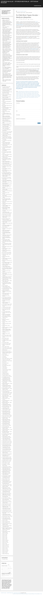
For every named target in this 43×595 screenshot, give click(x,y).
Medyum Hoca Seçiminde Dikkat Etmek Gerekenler (6, 315)
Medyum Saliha (4, 534)
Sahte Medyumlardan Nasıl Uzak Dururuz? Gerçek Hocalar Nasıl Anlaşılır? (7, 181)
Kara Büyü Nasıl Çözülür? (6, 311)
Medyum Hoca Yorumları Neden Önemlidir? (6, 302)
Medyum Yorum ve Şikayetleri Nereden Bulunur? (7, 157)
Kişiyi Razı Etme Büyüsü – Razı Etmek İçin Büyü (7, 145)
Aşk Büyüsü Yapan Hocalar (6, 165)
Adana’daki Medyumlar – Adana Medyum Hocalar (7, 430)
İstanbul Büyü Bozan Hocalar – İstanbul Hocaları (7, 452)
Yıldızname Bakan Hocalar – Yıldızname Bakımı (6, 206)
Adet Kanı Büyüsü (5, 370)
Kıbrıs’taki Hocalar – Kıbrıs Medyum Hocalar (6, 418)
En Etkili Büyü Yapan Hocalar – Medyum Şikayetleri (7, 126)
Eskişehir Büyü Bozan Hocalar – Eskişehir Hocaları (7, 524)
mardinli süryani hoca (28, 92)
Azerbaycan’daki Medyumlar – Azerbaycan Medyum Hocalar (7, 458)
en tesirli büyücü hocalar (28, 91)
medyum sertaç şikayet (19, 96)
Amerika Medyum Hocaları (6, 475)
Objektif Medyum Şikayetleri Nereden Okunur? (6, 135)
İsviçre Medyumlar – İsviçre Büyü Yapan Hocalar (6, 395)
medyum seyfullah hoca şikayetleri (29, 96)
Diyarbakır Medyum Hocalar (6, 511)
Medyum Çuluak (4, 552)
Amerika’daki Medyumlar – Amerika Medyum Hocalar (6, 447)
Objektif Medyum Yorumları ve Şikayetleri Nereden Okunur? (7, 277)
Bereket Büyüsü (4, 349)
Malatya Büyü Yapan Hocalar (6, 416)
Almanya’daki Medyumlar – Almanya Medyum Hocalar (6, 519)
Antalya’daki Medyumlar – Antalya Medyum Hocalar (6, 414)
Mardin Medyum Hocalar (6, 517)
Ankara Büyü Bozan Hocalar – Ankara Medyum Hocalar (7, 508)
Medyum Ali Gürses (8, 73)
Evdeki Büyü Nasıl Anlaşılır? (6, 307)
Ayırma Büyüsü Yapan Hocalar (7, 347)
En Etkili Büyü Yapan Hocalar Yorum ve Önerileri (6, 133)
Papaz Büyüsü (4, 364)
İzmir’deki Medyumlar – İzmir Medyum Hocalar (6, 435)
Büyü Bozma (7, 26)
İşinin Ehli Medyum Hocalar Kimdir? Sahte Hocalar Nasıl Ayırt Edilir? (6, 159)
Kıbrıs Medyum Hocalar (6, 463)
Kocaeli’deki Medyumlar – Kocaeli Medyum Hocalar (6, 378)
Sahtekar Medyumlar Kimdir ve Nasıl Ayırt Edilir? (7, 189)
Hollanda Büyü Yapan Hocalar (7, 441)
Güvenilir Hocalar (37, 5)
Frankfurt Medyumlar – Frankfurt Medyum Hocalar (6, 409)
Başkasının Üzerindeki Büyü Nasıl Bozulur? (6, 250)
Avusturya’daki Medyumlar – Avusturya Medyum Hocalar (6, 449)
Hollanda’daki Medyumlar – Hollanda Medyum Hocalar (6, 470)
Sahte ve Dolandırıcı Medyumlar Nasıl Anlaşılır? (6, 120)
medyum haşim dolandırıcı (6, 569)
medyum (36, 21)
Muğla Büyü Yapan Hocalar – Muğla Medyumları (6, 506)
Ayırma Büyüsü (4, 368)
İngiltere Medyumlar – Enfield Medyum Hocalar (6, 397)
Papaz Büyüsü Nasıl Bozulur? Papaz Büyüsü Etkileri (6, 185)
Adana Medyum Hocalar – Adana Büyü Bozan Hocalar (6, 514)
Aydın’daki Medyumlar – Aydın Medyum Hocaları (7, 486)
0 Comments (31, 19)
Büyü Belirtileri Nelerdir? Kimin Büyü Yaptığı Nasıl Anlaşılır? (7, 173)
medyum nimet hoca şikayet (35, 95)
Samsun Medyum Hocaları (6, 387)
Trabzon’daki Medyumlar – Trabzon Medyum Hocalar (6, 439)
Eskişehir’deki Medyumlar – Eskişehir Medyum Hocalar (6, 380)
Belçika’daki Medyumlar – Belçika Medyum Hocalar (6, 472)
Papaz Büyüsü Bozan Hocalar (7, 88)
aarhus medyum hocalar (6, 566)
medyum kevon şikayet (35, 94)
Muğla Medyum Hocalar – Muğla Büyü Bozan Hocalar (6, 488)
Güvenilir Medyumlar (21, 593)
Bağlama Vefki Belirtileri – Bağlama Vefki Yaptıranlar (6, 116)
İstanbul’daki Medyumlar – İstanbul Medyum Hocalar (6, 412)
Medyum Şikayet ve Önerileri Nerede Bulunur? (6, 95)
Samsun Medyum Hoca (6, 478)
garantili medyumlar (19, 24)
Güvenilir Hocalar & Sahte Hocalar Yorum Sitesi (6, 42)
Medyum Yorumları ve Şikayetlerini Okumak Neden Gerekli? (6, 291)
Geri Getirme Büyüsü (5, 374)
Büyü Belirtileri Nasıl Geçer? (6, 365)
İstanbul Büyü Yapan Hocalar (6, 390)
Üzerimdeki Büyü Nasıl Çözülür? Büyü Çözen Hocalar (7, 212)
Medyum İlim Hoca (5, 542)
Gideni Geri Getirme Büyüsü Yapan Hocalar (6, 221)
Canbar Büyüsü (4, 367)
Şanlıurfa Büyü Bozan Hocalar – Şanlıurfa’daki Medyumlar (7, 468)
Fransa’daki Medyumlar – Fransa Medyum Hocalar (6, 424)
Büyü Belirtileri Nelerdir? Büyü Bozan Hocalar (6, 170)
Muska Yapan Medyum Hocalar (7, 358)
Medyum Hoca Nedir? (5, 93)
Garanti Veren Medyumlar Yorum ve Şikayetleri (6, 20)
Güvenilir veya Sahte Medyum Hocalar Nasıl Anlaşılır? (7, 90)
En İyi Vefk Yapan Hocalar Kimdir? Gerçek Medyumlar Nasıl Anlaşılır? (6, 199)
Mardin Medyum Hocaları (6, 492)
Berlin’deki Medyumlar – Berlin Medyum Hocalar (7, 403)
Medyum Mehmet (5, 551)
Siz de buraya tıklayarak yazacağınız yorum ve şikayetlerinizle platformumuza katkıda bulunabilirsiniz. (6, 12)
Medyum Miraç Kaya (5, 553)
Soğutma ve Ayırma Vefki (6, 359)
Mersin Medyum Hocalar (6, 462)
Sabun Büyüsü (4, 357)
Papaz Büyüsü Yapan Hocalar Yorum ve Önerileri (7, 155)
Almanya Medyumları (5, 426)
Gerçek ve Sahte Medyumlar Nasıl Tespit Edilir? (7, 29)
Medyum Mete (4, 543)
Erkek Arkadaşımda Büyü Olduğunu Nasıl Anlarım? (6, 143)
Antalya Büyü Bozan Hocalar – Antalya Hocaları (7, 502)
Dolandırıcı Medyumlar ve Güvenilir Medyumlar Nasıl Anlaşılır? (6, 233)
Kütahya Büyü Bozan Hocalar (7, 453)
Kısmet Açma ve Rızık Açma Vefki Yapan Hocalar (6, 293)
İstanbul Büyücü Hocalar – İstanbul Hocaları (6, 532)
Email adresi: (18, 114)
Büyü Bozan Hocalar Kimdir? (6, 253)
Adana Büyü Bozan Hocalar (6, 443)
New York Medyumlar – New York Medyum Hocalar (6, 407)
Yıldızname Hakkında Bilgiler (6, 369)
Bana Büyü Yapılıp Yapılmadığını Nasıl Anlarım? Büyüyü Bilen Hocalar (7, 269)
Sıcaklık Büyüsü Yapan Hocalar (7, 360)
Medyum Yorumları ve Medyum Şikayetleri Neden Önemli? (7, 352)
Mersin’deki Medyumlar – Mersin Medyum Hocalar (7, 384)
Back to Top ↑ (40, 593)
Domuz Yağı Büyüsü (5, 355)
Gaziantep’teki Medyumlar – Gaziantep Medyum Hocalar (6, 405)
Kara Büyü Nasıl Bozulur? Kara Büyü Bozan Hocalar (7, 92)
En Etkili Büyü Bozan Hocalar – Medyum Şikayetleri (7, 108)
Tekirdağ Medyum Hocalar (6, 466)
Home (18, 11)
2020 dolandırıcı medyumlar (8, 574)
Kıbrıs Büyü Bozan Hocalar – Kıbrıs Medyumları (6, 496)
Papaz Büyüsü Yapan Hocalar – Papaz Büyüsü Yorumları (7, 118)
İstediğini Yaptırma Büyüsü (6, 172)
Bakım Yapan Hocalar (5, 346)
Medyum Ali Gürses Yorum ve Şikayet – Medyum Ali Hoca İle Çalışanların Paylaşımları (7, 528)
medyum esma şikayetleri (27, 93)
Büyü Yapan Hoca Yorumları (6, 252)
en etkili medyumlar (21, 91)
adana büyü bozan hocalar (5, 575)
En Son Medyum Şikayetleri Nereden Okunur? (6, 317)
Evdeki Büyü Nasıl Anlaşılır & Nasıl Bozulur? (6, 110)
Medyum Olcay (4, 536)
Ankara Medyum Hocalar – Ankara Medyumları (6, 474)
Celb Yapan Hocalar (5, 342)
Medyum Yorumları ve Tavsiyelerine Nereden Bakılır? (7, 219)
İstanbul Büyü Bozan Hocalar (6, 393)
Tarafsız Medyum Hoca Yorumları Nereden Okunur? (6, 266)
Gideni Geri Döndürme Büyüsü (7, 348)
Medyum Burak (4, 535)
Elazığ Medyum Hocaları (6, 450)
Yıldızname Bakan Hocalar (6, 375)
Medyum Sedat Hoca (5, 544)
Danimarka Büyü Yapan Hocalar (7, 516)
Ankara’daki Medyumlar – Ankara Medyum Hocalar (6, 422)
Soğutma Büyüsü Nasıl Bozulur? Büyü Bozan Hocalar (7, 161)
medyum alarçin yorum (35, 92)
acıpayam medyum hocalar (5, 568)
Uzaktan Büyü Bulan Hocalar (6, 146)
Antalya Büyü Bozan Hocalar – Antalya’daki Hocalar (7, 526)
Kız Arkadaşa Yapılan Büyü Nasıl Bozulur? (6, 130)
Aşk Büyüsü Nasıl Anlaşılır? (6, 308)
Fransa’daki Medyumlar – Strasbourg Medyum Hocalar (6, 481)
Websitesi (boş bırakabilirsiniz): (20, 118)
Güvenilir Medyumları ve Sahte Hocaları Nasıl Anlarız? (7, 289)
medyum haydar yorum (19, 94)
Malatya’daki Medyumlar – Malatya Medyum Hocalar (6, 420)
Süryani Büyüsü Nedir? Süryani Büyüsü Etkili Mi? (7, 183)
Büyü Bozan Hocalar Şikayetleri (7, 131)
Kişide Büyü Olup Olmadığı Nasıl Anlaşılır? (6, 248)
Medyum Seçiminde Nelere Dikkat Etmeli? (6, 216)
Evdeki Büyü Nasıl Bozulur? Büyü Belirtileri (6, 150)
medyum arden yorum (19, 93)
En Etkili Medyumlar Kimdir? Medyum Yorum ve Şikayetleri (7, 137)
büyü (19, 21)
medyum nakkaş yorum (27, 95)
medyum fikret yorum (35, 93)
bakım (27, 37)
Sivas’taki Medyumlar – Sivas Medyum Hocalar (6, 428)
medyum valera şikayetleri (30, 97)
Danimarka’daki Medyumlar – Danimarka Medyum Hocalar (6, 445)
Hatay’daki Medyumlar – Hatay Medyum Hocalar (7, 389)
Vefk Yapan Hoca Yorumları (6, 177)
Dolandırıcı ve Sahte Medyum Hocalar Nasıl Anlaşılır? (6, 124)
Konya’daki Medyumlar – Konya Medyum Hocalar (7, 401)
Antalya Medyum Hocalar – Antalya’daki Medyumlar (6, 491)
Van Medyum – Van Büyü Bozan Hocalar (6, 465)
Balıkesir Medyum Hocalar (6, 500)
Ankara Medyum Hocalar (6, 410)
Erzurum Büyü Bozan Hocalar (7, 415)
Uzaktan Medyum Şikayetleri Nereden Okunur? (6, 259)
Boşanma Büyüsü (5, 285)
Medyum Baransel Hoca (6, 521)
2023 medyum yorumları (6, 573)
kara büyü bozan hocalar (5, 572)
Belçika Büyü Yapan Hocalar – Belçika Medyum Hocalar (7, 494)
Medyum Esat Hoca (5, 545)
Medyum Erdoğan (5, 541)
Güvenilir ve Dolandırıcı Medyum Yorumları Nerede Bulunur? (6, 237)
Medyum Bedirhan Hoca (6, 522)
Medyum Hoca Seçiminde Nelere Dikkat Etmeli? (6, 230)
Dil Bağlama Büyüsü (5, 339)
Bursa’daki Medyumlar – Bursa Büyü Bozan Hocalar (7, 432)
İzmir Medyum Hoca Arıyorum (7, 376)
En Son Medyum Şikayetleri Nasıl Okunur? (6, 168)
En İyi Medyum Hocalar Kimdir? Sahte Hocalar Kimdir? (7, 262)
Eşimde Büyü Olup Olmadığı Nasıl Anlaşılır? (6, 178)
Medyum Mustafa (5, 533)
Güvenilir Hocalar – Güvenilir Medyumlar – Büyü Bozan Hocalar (19, 2)
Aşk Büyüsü (4, 356)
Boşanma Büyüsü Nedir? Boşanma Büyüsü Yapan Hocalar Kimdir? (6, 208)
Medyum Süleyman (5, 540)
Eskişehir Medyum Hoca (6, 479)
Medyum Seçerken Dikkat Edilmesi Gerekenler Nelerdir (6, 329)
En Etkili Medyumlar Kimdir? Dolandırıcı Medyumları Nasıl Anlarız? (6, 99)
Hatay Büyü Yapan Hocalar (6, 425)
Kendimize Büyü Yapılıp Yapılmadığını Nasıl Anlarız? (6, 240)
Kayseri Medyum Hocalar (6, 497)
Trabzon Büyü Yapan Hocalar (6, 484)
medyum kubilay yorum (19, 95)
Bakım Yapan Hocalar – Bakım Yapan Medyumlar (7, 63)
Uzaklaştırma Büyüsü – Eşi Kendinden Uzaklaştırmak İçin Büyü (6, 114)
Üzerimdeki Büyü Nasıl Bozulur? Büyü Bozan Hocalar (7, 163)
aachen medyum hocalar (8, 567)
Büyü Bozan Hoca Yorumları (6, 151)
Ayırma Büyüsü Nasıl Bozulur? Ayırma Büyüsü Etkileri (7, 225)
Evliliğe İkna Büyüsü (5, 373)
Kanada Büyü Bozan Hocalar (6, 489)
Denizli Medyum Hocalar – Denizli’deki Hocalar (6, 455)
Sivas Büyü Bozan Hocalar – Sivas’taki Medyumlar (6, 483)
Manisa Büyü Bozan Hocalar (6, 503)
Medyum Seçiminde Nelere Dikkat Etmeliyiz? (6, 175)
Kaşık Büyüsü (4, 366)
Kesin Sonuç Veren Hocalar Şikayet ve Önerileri (6, 97)
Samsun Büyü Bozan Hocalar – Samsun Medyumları (7, 499)
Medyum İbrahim (5, 520)
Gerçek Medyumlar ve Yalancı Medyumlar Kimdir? (7, 279)
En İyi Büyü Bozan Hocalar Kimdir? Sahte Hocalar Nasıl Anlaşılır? (6, 283)
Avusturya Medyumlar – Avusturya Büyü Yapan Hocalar (7, 392)
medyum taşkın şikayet (22, 97)
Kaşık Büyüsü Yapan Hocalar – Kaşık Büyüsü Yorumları (7, 235)
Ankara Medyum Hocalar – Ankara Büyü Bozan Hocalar (6, 437)
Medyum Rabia (4, 530)
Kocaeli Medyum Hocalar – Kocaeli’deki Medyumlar (6, 477)
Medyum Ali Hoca (5, 549)
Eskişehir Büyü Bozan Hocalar (7, 442)
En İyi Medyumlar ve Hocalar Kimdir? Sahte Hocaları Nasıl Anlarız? (6, 244)
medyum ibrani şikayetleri (28, 94)
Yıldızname (4, 318)
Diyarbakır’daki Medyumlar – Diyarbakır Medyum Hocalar (6, 386)
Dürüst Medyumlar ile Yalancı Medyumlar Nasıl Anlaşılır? (6, 298)
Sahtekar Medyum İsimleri (6, 218)
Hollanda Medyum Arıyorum (6, 440)
